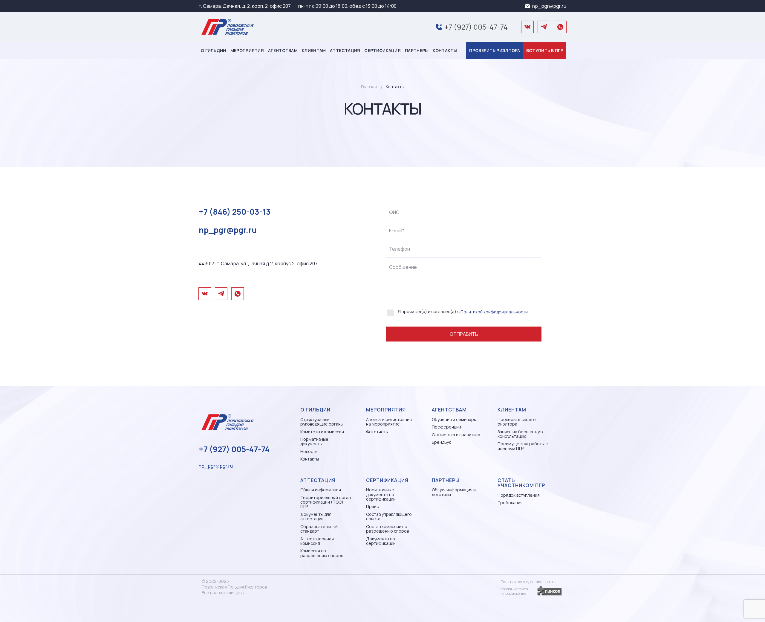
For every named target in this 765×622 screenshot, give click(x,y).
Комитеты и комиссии (322, 431)
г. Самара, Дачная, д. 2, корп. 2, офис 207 (245, 6)
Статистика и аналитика (456, 434)
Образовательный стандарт (319, 528)
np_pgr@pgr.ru (549, 6)
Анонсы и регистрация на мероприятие (389, 421)
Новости (309, 451)
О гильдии (213, 50)
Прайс (372, 506)
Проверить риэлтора (494, 50)
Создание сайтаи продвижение (514, 591)
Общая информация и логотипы (454, 492)
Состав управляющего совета (389, 516)
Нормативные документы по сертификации (381, 494)
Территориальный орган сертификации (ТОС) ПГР (325, 502)
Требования (510, 502)
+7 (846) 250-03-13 (235, 211)
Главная (369, 86)
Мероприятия (247, 50)
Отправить (464, 334)
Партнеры (417, 50)
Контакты (445, 50)
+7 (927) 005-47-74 (476, 27)
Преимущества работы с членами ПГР (523, 446)
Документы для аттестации (315, 516)
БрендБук (441, 442)
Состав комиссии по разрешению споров (387, 528)
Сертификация (382, 50)
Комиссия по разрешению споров (321, 553)
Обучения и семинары (454, 419)
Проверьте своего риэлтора (517, 421)
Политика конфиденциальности (528, 581)
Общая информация (320, 489)
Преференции (446, 427)
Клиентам (314, 50)
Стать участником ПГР (521, 483)
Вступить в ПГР (544, 50)
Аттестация (345, 50)
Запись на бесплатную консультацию (520, 434)
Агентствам (283, 50)
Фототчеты (377, 431)
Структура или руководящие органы (321, 421)
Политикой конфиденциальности (494, 312)
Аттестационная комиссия (317, 541)
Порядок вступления (519, 495)
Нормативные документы (314, 441)
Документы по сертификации (381, 541)
